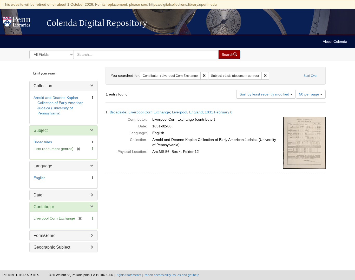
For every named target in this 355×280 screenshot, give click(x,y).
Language (43, 166)
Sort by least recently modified (265, 94)
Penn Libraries (21, 275)
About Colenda (335, 41)
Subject (41, 130)
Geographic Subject (52, 247)
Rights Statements (128, 275)
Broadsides (43, 142)
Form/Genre (45, 235)
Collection (43, 86)
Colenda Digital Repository (22, 23)
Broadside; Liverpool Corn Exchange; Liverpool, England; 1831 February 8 (171, 112)
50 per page (309, 94)
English (39, 178)
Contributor (44, 206)
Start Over (311, 76)
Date (38, 195)
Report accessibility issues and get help (171, 275)
